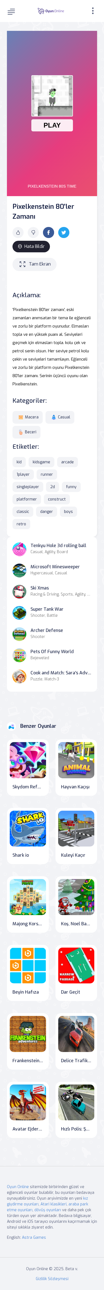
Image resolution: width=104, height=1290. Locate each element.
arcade (67, 462)
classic (23, 511)
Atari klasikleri (53, 1204)
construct (57, 499)
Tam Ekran (40, 264)
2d (52, 487)
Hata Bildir (34, 246)
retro (21, 524)
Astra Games (34, 1237)
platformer (27, 499)
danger (46, 511)
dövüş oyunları (47, 1210)
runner (47, 474)
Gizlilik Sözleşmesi (52, 1278)
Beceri (30, 432)
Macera (32, 417)
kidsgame (41, 462)
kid (19, 462)
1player (23, 474)
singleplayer (28, 487)
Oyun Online (18, 1186)
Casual (64, 417)
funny (71, 487)
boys (68, 511)
